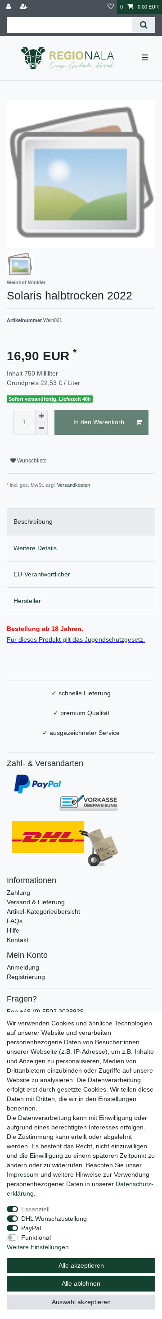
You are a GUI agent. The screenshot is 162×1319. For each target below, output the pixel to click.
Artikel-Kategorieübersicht (43, 911)
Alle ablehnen (81, 1283)
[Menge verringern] (41, 428)
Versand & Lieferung (36, 902)
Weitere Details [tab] (35, 548)
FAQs (14, 921)
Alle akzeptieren (81, 1265)
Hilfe (13, 930)
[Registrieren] (24, 7)
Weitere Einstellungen (38, 1247)
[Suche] (143, 25)
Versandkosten (73, 485)
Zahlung (18, 892)
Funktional (36, 1237)
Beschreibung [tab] (33, 521)
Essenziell (35, 1209)
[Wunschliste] (110, 7)
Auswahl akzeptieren (81, 1301)
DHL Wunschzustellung (54, 1218)
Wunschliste (31, 461)
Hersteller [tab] (27, 600)
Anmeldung (23, 967)
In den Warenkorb (98, 422)
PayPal (31, 1228)
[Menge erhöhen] (41, 416)
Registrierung (26, 976)
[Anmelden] (9, 7)
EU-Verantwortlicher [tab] (42, 574)
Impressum (23, 1174)
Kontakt (17, 939)
